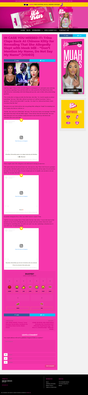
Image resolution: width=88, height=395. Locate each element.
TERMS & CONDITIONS (51, 387)
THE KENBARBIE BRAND (64, 382)
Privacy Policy (49, 385)
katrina (14, 212)
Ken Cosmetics (50, 30)
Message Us (5, 385)
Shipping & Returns (51, 383)
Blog (29, 30)
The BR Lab (28, 392)
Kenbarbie (37, 30)
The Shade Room (16, 159)
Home (23, 30)
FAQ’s (47, 382)
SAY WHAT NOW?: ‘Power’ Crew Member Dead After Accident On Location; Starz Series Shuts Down (17, 325)
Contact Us (64, 30)
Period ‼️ (21, 209)
